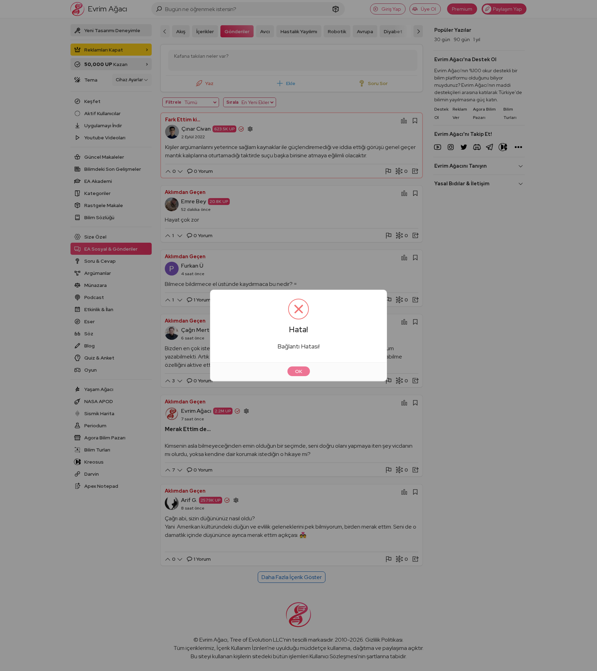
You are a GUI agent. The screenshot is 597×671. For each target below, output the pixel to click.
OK (298, 371)
